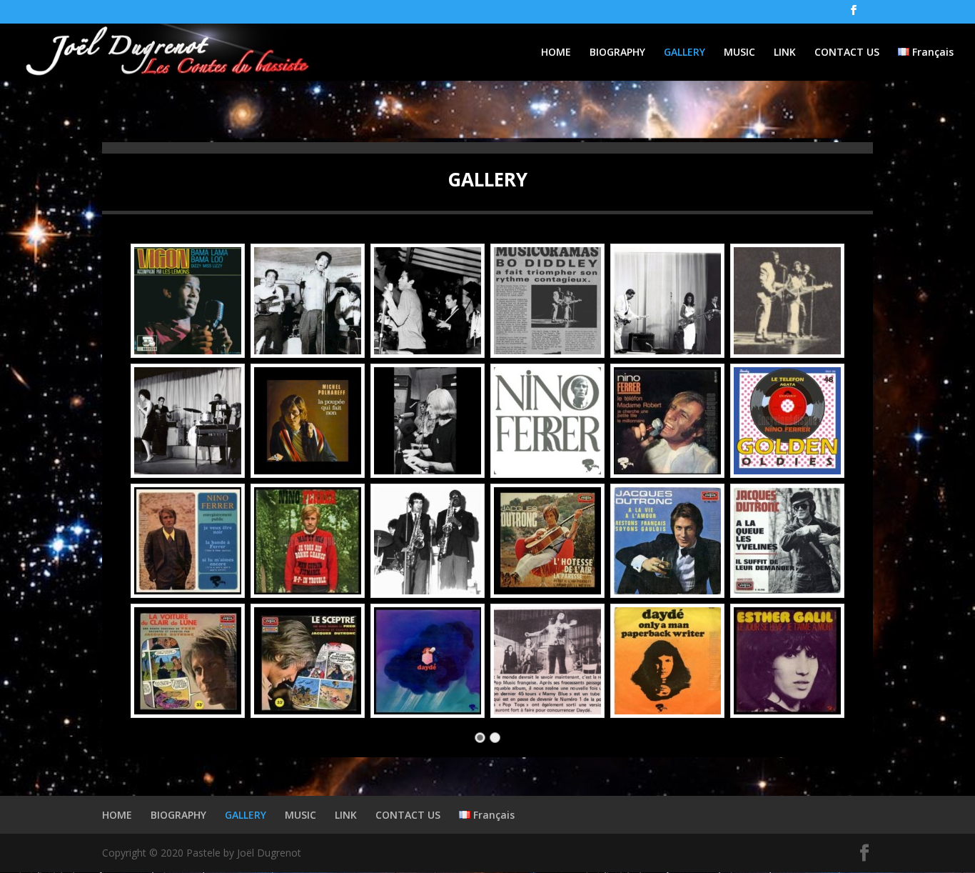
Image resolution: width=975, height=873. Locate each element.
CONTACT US (846, 53)
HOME (556, 53)
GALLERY (684, 53)
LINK (785, 53)
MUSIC (739, 53)
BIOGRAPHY (617, 53)
